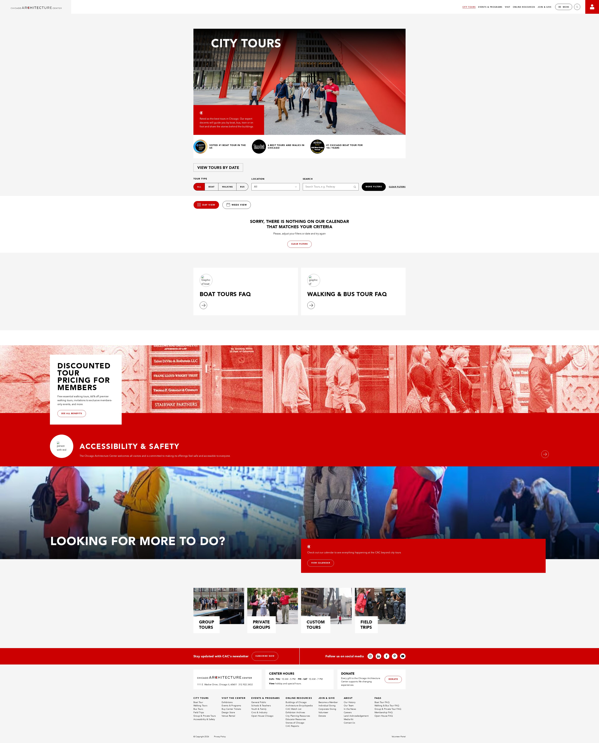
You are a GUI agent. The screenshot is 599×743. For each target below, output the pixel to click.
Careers (348, 712)
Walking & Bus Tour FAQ (387, 705)
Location (257, 179)
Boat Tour (198, 702)
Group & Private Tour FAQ (388, 709)
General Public (258, 702)
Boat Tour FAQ (382, 702)
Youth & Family (258, 709)
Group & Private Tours (204, 716)
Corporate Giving (327, 709)
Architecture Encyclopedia (299, 705)
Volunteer (323, 712)
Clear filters (397, 187)
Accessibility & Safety (204, 719)
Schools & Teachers (261, 705)
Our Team (349, 705)
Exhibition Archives (295, 712)
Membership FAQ (384, 712)
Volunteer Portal (399, 737)
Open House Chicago (262, 716)
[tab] (206, 205)
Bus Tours (198, 709)
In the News (350, 709)
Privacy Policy (220, 737)
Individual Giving (327, 705)
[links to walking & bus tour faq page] (311, 305)
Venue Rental (228, 716)
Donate (322, 716)
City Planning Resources (298, 716)
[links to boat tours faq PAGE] (203, 305)
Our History (350, 702)
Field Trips (198, 712)
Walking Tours (200, 705)
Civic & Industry (259, 712)
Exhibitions (227, 702)
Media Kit (348, 719)
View (272, 683)
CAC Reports (292, 726)
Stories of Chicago (295, 722)
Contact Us (349, 722)
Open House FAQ (384, 716)
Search (308, 179)
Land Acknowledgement (356, 716)
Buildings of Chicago (296, 702)
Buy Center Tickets (231, 709)
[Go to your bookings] (592, 7)
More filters (374, 186)
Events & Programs (231, 705)
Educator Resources (296, 719)
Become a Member (328, 702)
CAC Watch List (293, 709)
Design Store (228, 712)
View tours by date (218, 167)
